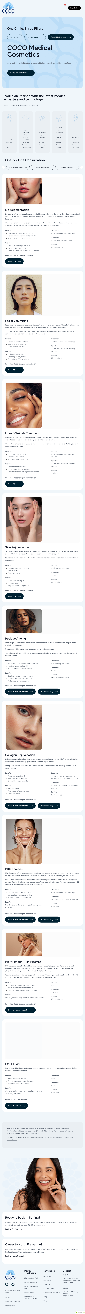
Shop (45, 1301)
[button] (3, 167)
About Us (47, 1276)
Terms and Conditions (12, 1301)
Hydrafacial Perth (30, 1282)
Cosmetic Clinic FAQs (52, 1293)
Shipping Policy (10, 1306)
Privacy (7, 1297)
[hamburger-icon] (64, 10)
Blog (45, 1297)
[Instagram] (6, 1284)
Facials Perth (29, 1293)
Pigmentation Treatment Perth (30, 1298)
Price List (47, 1284)
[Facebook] (13, 1284)
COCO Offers (49, 1288)
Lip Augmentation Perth (31, 1287)
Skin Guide (47, 1280)
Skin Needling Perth (31, 1278)
